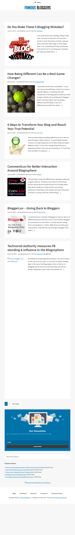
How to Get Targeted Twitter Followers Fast (20, 472)
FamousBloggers (25, 497)
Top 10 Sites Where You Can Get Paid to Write (20, 470)
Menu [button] (39, 2)
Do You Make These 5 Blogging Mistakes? (35, 27)
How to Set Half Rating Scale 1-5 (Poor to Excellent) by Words (25, 467)
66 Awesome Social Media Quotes (16, 474)
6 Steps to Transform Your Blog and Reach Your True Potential (36, 127)
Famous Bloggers (37, 7)
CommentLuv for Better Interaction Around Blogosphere (32, 168)
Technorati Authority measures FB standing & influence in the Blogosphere (35, 248)
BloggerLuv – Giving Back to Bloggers (33, 208)
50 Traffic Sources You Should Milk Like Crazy (19, 477)
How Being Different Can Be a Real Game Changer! (36, 76)
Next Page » (16, 404)
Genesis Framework (60, 497)
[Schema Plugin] (37, 482)
